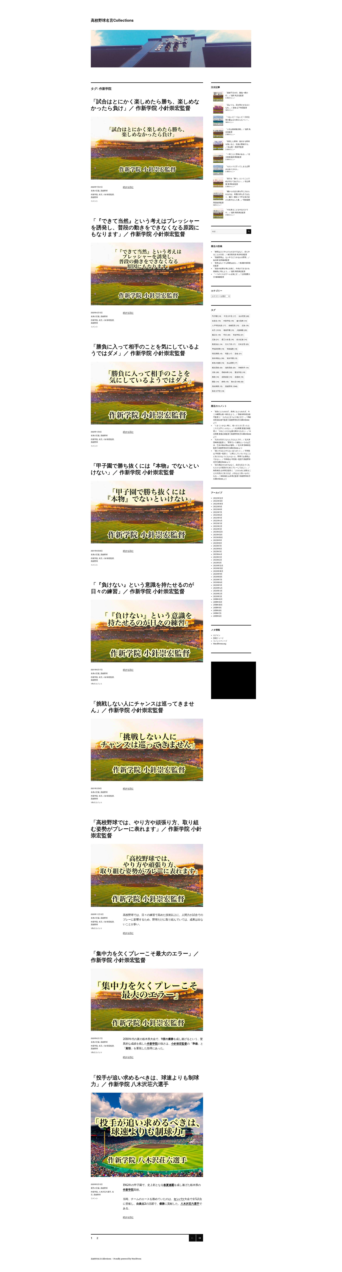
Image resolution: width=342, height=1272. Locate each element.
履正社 (216, 334)
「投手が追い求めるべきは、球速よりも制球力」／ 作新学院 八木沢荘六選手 (145, 1080)
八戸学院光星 (219, 325)
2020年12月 (218, 565)
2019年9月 (217, 608)
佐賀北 (216, 320)
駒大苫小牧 (237, 381)
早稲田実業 (218, 349)
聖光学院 (240, 372)
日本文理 (243, 344)
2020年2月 (217, 593)
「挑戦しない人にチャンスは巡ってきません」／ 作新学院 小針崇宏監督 (142, 706)
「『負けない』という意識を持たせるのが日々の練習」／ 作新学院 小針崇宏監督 (142, 588)
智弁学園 (232, 358)
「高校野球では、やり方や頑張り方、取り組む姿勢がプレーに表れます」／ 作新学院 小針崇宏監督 (146, 828)
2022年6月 (217, 515)
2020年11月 (218, 568)
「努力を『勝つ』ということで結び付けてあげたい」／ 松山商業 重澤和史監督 (237, 181)
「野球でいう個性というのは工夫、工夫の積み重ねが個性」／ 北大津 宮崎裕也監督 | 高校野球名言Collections (231, 445)
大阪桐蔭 (242, 330)
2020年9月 (217, 574)
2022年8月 (217, 509)
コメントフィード (220, 641)
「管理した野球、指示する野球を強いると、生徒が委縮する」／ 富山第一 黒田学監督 (237, 144)
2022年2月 (217, 526)
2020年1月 (217, 596)
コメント (94, 201)
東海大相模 (218, 363)
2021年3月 (217, 557)
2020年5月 (217, 585)
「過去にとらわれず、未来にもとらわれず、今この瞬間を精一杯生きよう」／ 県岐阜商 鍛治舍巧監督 (231, 414)
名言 (100, 194)
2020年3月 (217, 591)
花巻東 (239, 377)
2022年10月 (218, 504)
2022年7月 (217, 512)
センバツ (179, 1199)
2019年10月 (217, 605)
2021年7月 (217, 546)
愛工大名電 (228, 339)
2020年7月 (217, 579)
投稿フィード (218, 638)
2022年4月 (217, 520)
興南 (215, 377)
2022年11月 (218, 501)
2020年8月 (217, 577)
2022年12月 (218, 498)
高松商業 (217, 386)
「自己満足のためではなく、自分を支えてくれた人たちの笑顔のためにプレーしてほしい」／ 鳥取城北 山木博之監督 (231, 468)
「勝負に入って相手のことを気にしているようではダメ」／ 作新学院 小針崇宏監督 (145, 349)
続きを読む (128, 187)
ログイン (216, 635)
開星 (215, 381)
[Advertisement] (233, 680)
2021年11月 (217, 535)
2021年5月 (217, 551)
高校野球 (104, 190)
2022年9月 (217, 506)
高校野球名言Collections (112, 20)
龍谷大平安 (218, 391)
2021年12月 (218, 532)
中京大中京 (230, 316)
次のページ (198, 1241)
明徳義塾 (232, 349)
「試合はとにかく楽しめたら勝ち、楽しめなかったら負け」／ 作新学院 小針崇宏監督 (145, 104)
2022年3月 (217, 523)
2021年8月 (217, 543)
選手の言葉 (95, 1188)
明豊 (228, 353)
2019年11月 (217, 602)
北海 (245, 325)
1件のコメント (96, 683)
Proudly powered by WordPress (127, 1259)
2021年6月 (217, 549)
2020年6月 (217, 582)
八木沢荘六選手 (190, 1203)
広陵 (215, 339)
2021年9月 (217, 540)
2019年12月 (217, 599)
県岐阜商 (227, 372)
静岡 (225, 381)
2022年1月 (217, 529)
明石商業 (217, 353)
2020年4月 (217, 588)
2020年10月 (218, 571)
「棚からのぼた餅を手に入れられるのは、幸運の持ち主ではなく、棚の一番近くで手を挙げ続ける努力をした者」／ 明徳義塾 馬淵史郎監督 (231, 197)
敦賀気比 (217, 344)
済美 (215, 372)
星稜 (238, 353)
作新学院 (94, 194)
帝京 (226, 334)
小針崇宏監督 (108, 194)
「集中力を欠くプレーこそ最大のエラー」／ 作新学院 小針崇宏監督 (145, 956)
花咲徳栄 (227, 377)
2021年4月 (217, 554)
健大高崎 (241, 320)
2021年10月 (218, 537)
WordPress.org (219, 644)
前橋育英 (234, 325)
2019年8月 (217, 610)
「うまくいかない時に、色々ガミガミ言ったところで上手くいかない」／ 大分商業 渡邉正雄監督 (231, 428)
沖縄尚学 (243, 367)
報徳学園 (229, 330)
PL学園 (216, 316)
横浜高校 (217, 367)
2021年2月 (217, 560)
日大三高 (230, 344)
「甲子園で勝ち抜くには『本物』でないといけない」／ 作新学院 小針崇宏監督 (145, 469)
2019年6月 (217, 616)
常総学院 (238, 334)
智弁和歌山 (218, 358)
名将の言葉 (95, 190)
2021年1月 (217, 563)
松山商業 (232, 363)
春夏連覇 (168, 1185)
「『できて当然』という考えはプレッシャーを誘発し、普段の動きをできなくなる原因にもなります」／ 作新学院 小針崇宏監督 (145, 227)
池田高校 (230, 367)
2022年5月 (217, 518)
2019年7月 (217, 613)
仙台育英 (244, 316)
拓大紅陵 (241, 339)
